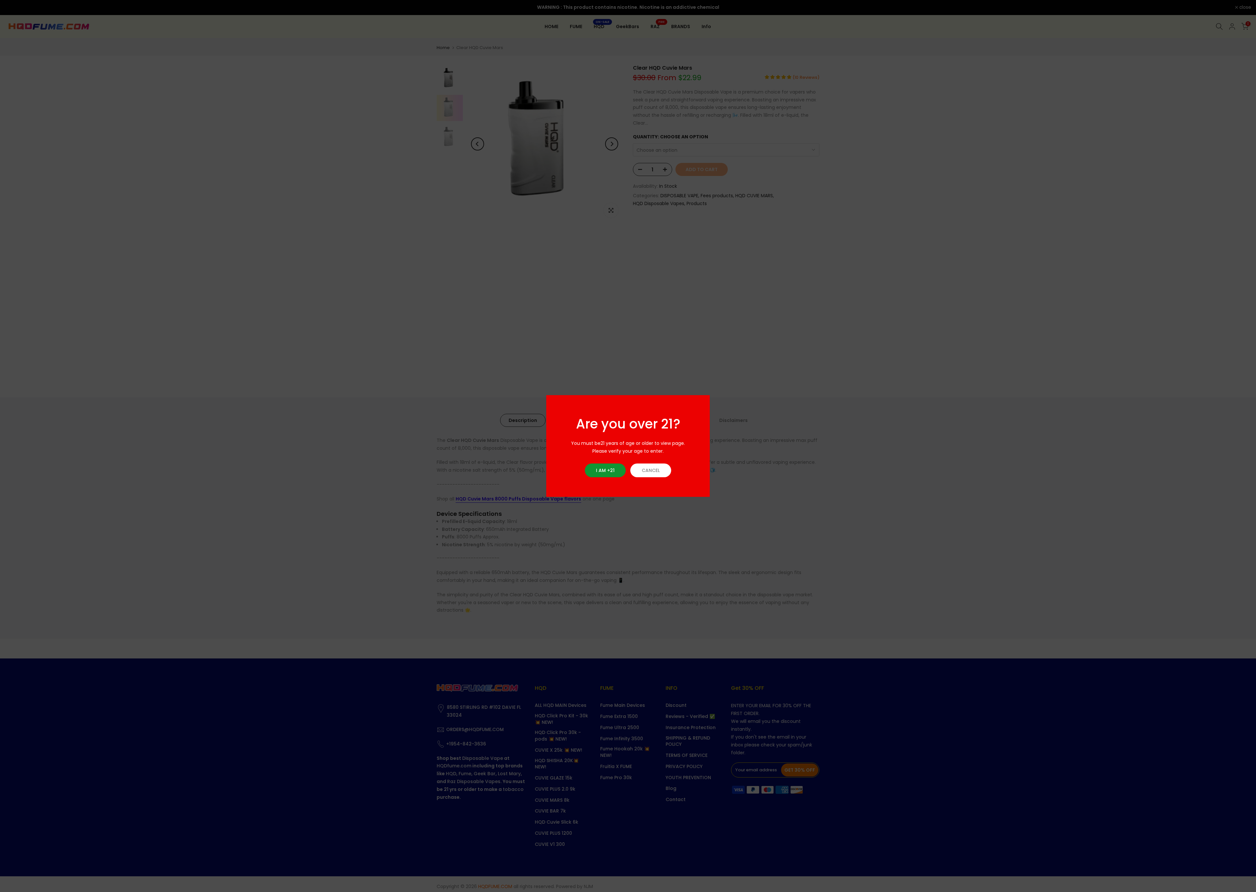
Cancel (651, 470)
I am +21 (605, 470)
